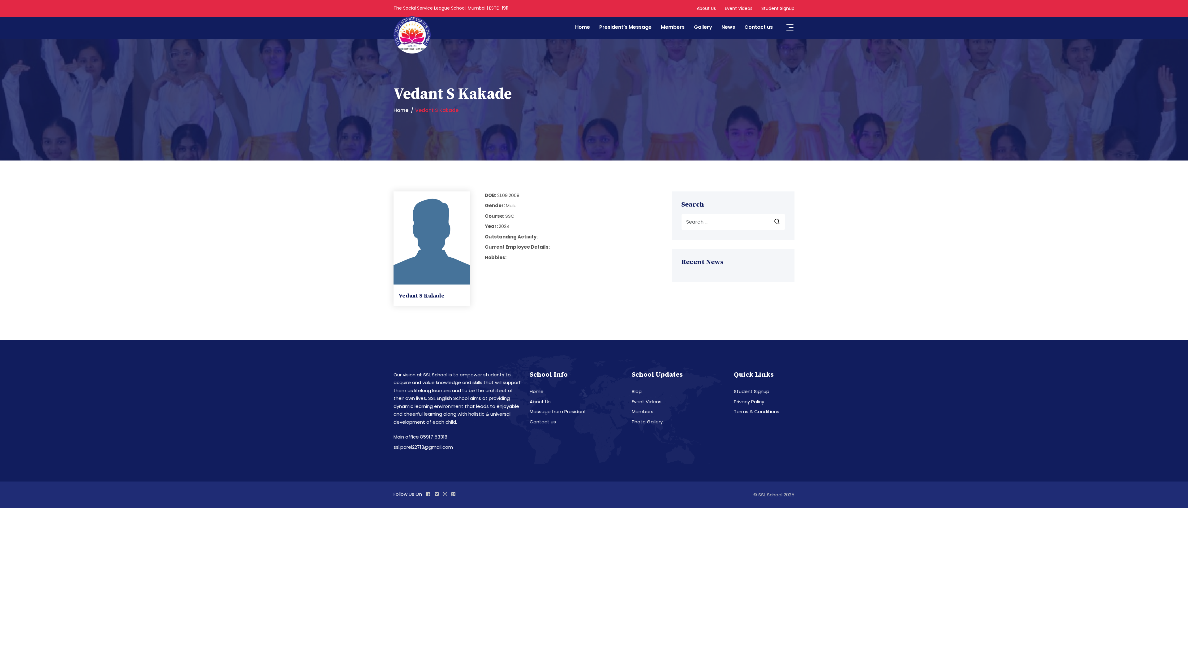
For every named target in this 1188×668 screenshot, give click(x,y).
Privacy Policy (749, 401)
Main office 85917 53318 (420, 437)
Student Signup (777, 8)
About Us (706, 8)
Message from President (558, 411)
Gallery (703, 27)
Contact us (758, 27)
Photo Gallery (647, 421)
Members (673, 27)
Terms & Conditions (756, 411)
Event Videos (738, 8)
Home (582, 27)
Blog (637, 391)
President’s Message (625, 27)
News (728, 27)
